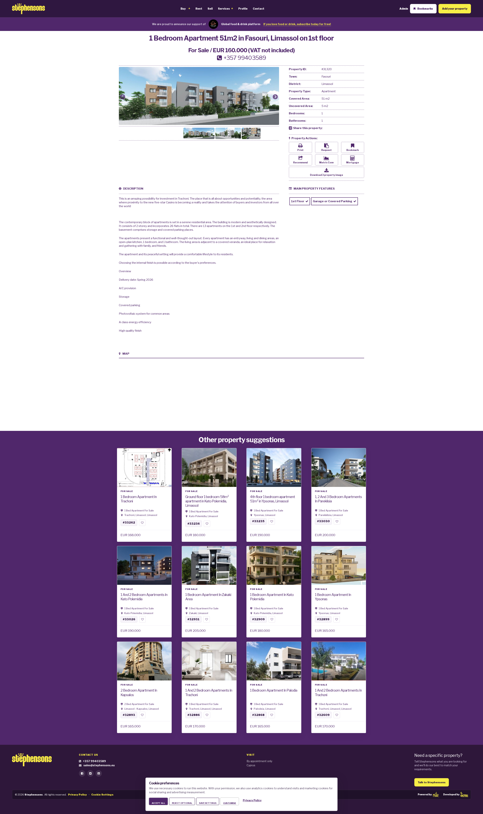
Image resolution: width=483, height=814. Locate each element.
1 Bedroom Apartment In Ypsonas (333, 597)
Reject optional (182, 803)
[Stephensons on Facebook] (82, 773)
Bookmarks (425, 8)
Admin (403, 8)
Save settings (207, 803)
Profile (243, 8)
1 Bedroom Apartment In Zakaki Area (208, 597)
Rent (198, 8)
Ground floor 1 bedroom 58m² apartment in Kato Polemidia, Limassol (207, 501)
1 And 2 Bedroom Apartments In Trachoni (208, 692)
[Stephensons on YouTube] (98, 773)
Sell (210, 8)
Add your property (454, 8)
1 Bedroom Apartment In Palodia (273, 690)
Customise (229, 803)
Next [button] (275, 97)
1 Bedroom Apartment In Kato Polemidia (272, 597)
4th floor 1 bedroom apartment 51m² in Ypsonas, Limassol (272, 499)
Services (224, 8)
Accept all (158, 803)
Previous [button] (122, 97)
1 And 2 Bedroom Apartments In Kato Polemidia (144, 597)
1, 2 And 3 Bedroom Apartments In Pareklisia (338, 499)
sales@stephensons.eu (99, 765)
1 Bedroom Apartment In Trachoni (139, 499)
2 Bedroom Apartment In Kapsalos (139, 692)
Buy (183, 8)
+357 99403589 (94, 761)
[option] (199, 96)
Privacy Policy (252, 800)
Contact (258, 8)
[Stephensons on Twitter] (90, 773)
